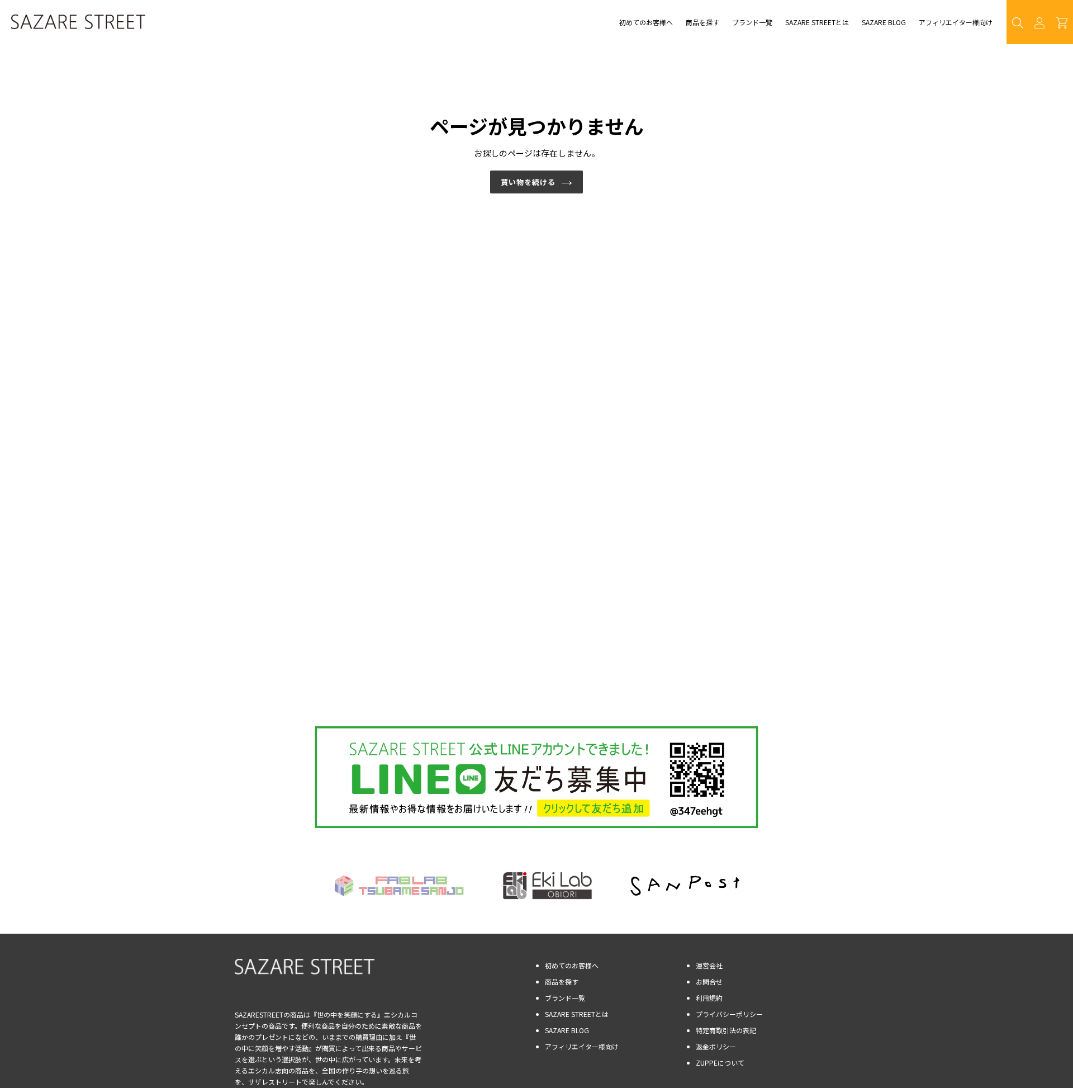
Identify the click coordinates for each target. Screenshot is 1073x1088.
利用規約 (709, 997)
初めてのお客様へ (572, 965)
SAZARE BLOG (567, 1030)
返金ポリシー (716, 1046)
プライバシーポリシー (729, 1014)
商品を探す (561, 981)
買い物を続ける (528, 182)
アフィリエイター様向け (582, 1046)
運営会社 (709, 965)
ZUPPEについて (720, 1062)
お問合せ (709, 981)
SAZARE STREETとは (577, 1014)
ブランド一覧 (565, 997)
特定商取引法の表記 (726, 1030)
